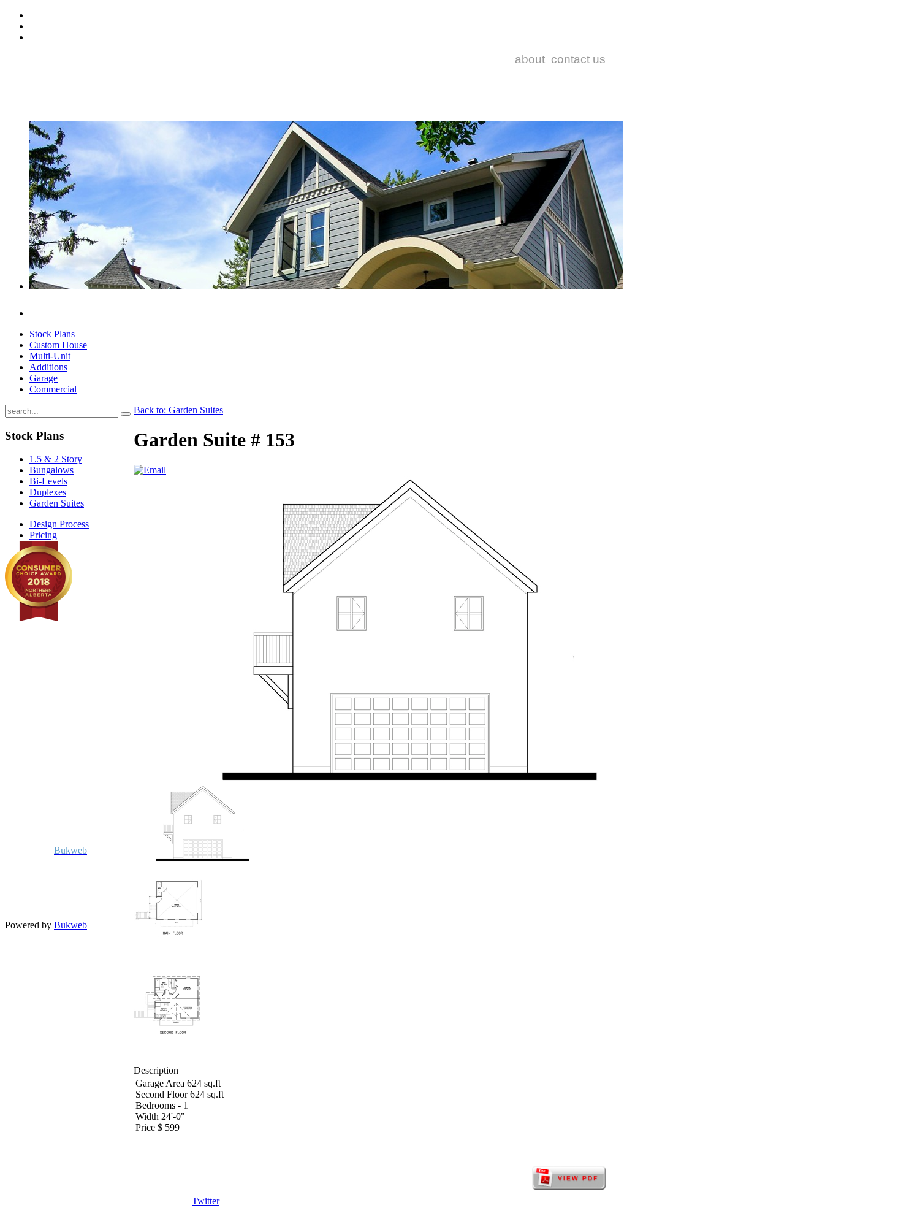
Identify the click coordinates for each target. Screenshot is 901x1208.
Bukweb (70, 925)
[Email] (150, 470)
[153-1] (168, 959)
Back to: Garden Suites (178, 410)
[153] (203, 858)
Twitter (205, 1201)
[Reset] (126, 414)
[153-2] (168, 1059)
